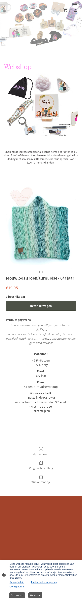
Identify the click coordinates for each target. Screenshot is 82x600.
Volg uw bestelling (41, 468)
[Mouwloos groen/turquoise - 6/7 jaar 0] (41, 227)
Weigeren (35, 595)
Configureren (17, 586)
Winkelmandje (41, 482)
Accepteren (17, 595)
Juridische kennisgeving (44, 582)
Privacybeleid (17, 582)
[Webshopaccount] (75, 10)
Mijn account (41, 454)
